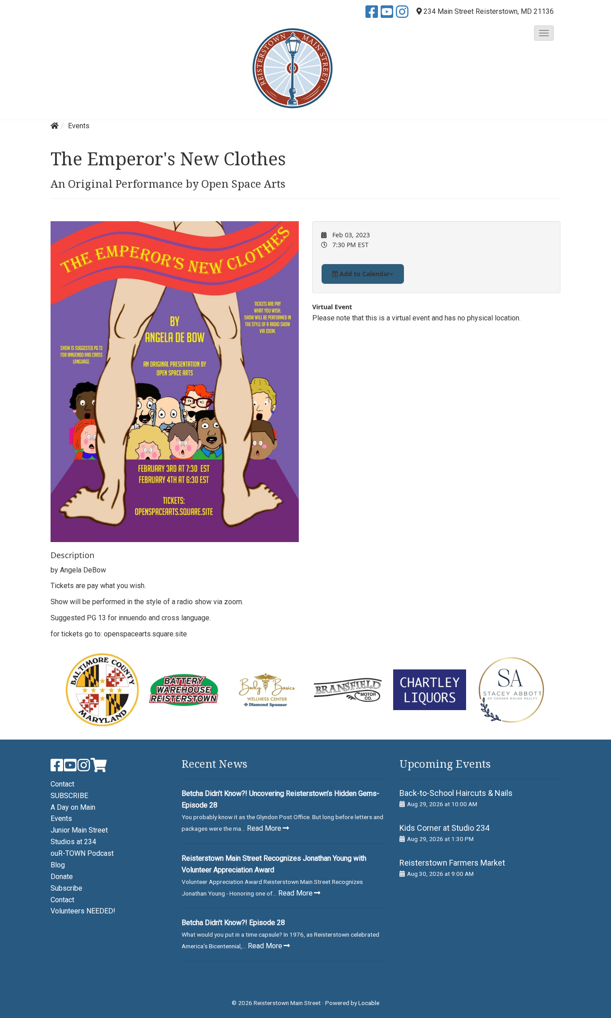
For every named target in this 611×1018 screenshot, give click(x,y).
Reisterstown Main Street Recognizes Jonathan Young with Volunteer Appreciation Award (274, 864)
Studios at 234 (73, 841)
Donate (62, 876)
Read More (264, 828)
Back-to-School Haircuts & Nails (456, 793)
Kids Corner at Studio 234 (444, 828)
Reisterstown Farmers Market (452, 862)
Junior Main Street (79, 830)
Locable (368, 1002)
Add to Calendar (364, 273)
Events (78, 126)
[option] (102, 689)
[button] (544, 33)
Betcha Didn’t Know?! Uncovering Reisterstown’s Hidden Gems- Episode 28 (280, 799)
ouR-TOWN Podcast (82, 853)
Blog (58, 865)
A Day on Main (73, 807)
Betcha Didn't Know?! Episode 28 (233, 922)
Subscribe (66, 888)
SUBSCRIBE (69, 795)
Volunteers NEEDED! (83, 911)
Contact (62, 784)
